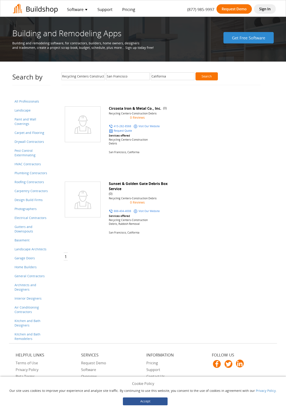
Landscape (23, 110)
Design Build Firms (29, 200)
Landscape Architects (30, 249)
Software (88, 369)
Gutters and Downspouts (24, 229)
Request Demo (234, 8)
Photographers (26, 209)
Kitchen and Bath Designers (27, 323)
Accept (145, 401)
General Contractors (30, 276)
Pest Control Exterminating (25, 152)
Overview (89, 376)
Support (104, 9)
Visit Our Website (149, 126)
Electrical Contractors (30, 218)
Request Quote (123, 130)
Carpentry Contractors (31, 191)
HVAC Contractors (28, 164)
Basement (22, 240)
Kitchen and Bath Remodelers (27, 336)
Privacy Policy (266, 390)
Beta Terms (25, 376)
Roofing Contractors (29, 182)
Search (207, 76)
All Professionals (27, 101)
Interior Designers (28, 298)
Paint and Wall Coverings (25, 121)
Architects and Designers (25, 287)
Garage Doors (25, 258)
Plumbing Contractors (31, 173)
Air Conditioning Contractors (27, 309)
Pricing (128, 9)
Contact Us (155, 376)
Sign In (265, 8)
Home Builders (26, 267)
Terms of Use (27, 362)
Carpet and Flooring (29, 133)
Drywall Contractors (29, 141)
